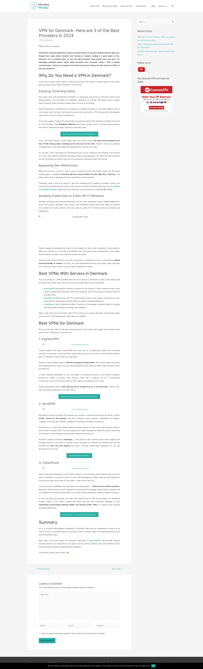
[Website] (108, 626)
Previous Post (43, 569)
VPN (40, 40)
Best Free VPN (126, 6)
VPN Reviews (141, 6)
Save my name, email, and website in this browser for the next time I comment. (73, 633)
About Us (162, 6)
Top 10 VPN (94, 6)
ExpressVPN (49, 288)
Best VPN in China (110, 6)
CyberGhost (49, 304)
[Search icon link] (173, 6)
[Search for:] (156, 22)
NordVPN (48, 298)
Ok (153, 666)
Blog (153, 6)
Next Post (117, 569)
